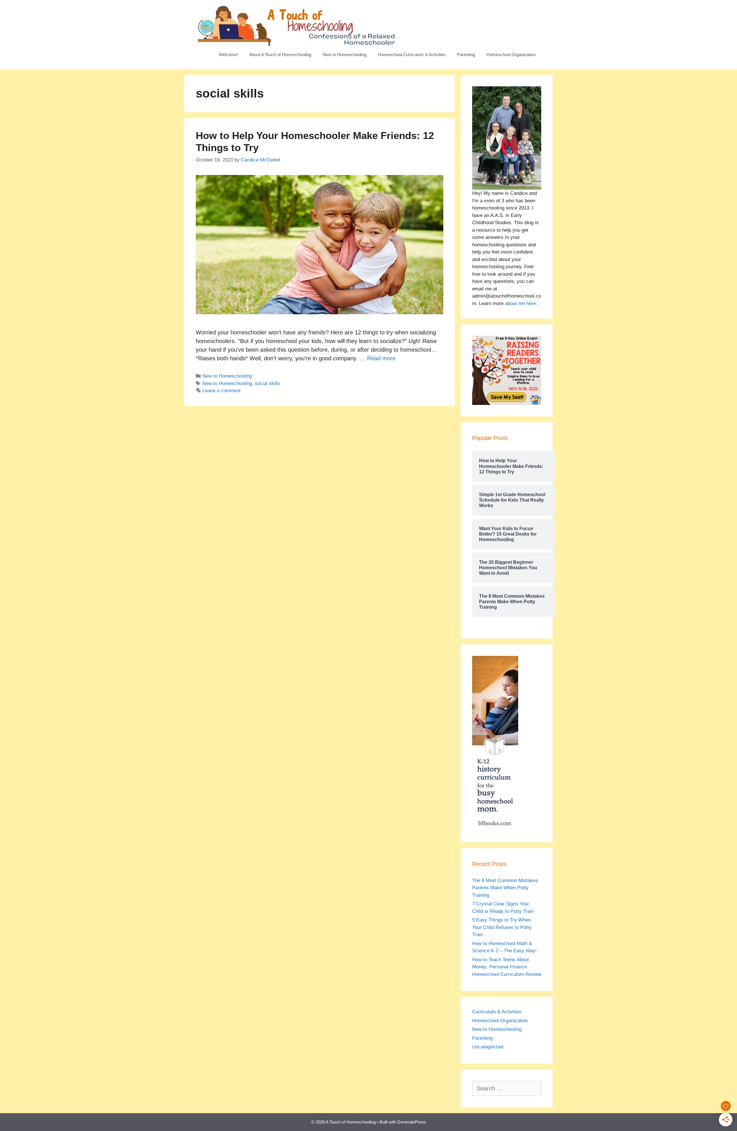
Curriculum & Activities (496, 1011)
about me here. (521, 303)
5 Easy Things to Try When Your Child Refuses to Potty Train (501, 927)
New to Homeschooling (344, 54)
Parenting (466, 54)
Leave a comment (221, 390)
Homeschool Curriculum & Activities (412, 54)
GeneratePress (411, 1121)
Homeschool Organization (511, 54)
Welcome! (228, 54)
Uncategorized (487, 1047)
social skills (267, 383)
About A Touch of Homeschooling (280, 54)
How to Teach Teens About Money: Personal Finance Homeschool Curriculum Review (506, 967)
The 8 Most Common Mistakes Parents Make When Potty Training (505, 888)
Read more (381, 358)
